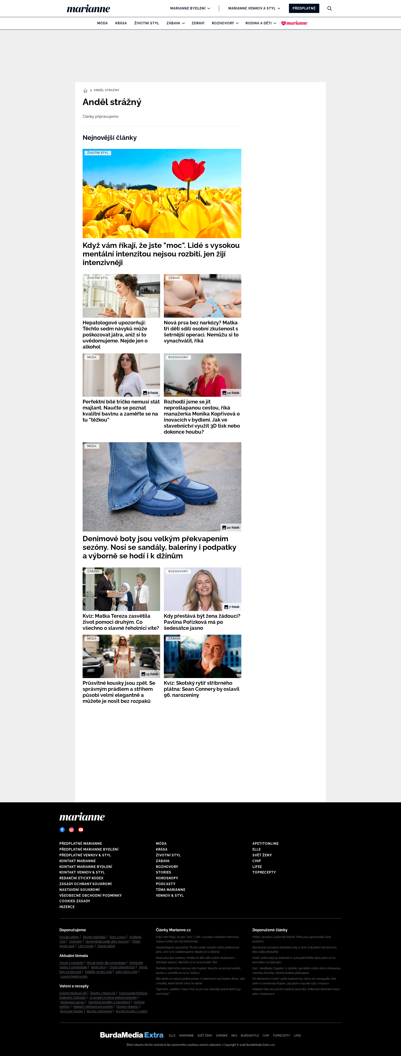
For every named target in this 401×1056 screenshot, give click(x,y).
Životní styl (146, 23)
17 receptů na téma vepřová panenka (113, 997)
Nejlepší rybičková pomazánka (93, 1006)
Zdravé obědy (106, 946)
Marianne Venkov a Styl (252, 8)
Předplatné (304, 8)
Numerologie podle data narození (107, 941)
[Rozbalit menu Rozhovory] (236, 23)
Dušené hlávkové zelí (73, 993)
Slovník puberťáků (94, 937)
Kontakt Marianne (77, 861)
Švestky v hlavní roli (102, 993)
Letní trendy (86, 946)
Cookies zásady (74, 901)
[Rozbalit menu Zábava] (182, 23)
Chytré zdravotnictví (122, 967)
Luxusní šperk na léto (73, 976)
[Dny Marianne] (294, 23)
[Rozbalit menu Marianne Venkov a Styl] (278, 8)
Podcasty (165, 884)
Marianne (186, 1035)
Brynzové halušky (71, 1011)
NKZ (234, 1035)
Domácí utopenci (127, 1006)
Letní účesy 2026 (126, 971)
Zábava (173, 23)
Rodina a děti (259, 23)
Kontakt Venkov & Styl (82, 872)
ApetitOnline (265, 843)
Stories (163, 872)
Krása (121, 23)
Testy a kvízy (117, 937)
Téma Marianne (170, 890)
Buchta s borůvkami (99, 1011)
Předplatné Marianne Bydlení (89, 849)
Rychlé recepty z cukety (131, 1011)
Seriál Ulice (98, 967)
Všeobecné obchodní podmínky (90, 895)
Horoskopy (167, 878)
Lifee (257, 867)
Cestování (75, 941)
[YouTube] (81, 829)
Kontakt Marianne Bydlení (85, 867)
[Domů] (92, 8)
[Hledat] (329, 8)
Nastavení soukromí (79, 890)
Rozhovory (223, 23)
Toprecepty (264, 872)
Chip (256, 861)
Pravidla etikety (69, 937)
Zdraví (198, 23)
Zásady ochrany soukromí (85, 884)
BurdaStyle (250, 1035)
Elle (256, 849)
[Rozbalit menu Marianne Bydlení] (208, 8)
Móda (102, 23)
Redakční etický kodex (81, 878)
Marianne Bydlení (188, 8)
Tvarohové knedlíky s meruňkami (109, 1002)
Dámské (222, 1035)
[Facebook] (62, 829)
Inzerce (67, 907)
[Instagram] (71, 829)
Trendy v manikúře (71, 962)
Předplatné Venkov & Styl (85, 855)
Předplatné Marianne (80, 843)
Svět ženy (262, 855)
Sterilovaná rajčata (72, 1002)
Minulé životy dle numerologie (106, 962)
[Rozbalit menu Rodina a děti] (274, 23)
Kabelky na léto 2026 (98, 971)
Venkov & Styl (170, 895)
